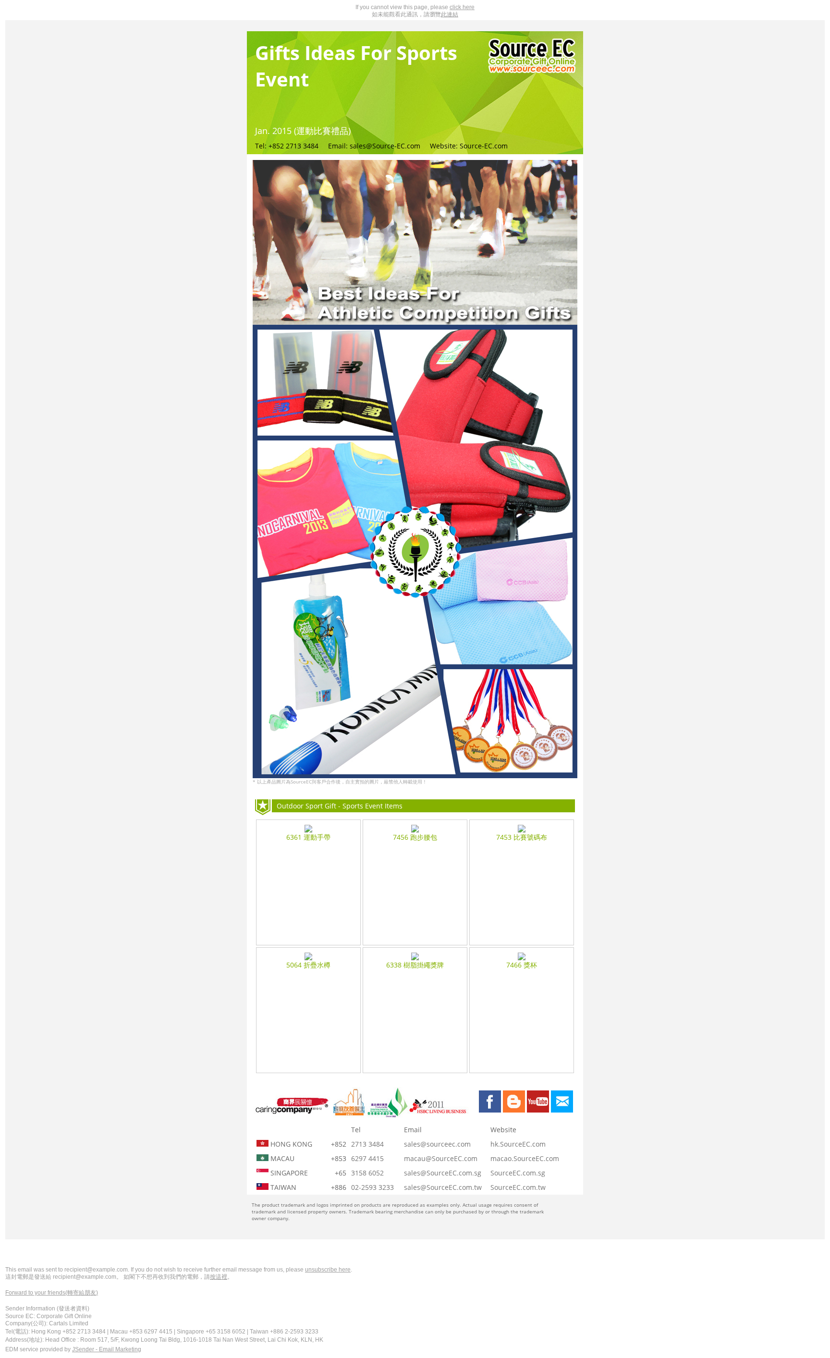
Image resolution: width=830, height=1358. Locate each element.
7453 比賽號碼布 (521, 837)
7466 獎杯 (521, 964)
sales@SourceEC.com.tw (443, 1187)
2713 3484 (367, 1144)
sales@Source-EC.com (385, 145)
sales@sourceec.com (437, 1144)
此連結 (449, 14)
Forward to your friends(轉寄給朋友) (51, 1292)
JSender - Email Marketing (106, 1349)
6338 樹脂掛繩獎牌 (415, 964)
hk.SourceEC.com (518, 1144)
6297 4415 (367, 1158)
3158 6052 (367, 1172)
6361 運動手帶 (308, 837)
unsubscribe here (328, 1269)
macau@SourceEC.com (440, 1158)
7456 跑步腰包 (415, 837)
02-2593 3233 (372, 1187)
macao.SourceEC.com (524, 1158)
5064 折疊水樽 (308, 964)
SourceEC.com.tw (518, 1187)
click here (462, 7)
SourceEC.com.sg (517, 1172)
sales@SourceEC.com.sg (442, 1172)
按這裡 (218, 1276)
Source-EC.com (484, 145)
